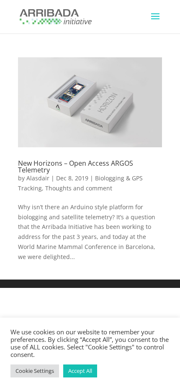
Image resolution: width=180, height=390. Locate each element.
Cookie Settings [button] (34, 371)
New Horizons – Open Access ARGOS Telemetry (75, 166)
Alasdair (37, 178)
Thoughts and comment (78, 188)
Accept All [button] (80, 371)
